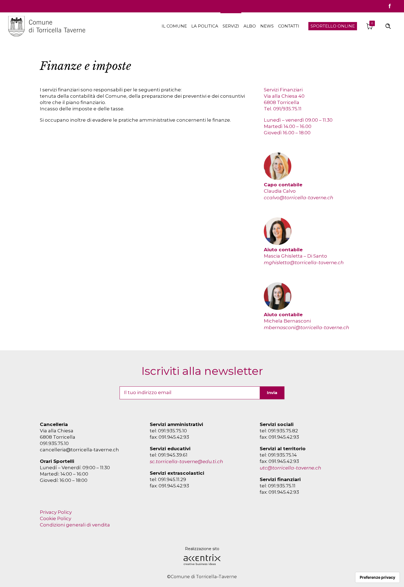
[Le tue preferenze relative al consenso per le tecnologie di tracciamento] (377, 577)
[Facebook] (390, 6)
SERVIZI (231, 26)
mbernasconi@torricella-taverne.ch (306, 327)
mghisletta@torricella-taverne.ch (304, 262)
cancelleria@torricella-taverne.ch (79, 449)
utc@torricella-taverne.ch (290, 468)
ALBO (249, 26)
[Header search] (388, 25)
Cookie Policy (55, 518)
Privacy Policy (56, 512)
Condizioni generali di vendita (75, 525)
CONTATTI (288, 26)
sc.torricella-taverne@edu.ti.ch (186, 461)
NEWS (267, 26)
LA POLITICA (204, 26)
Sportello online (333, 26)
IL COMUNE (174, 26)
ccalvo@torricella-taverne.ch (298, 197)
